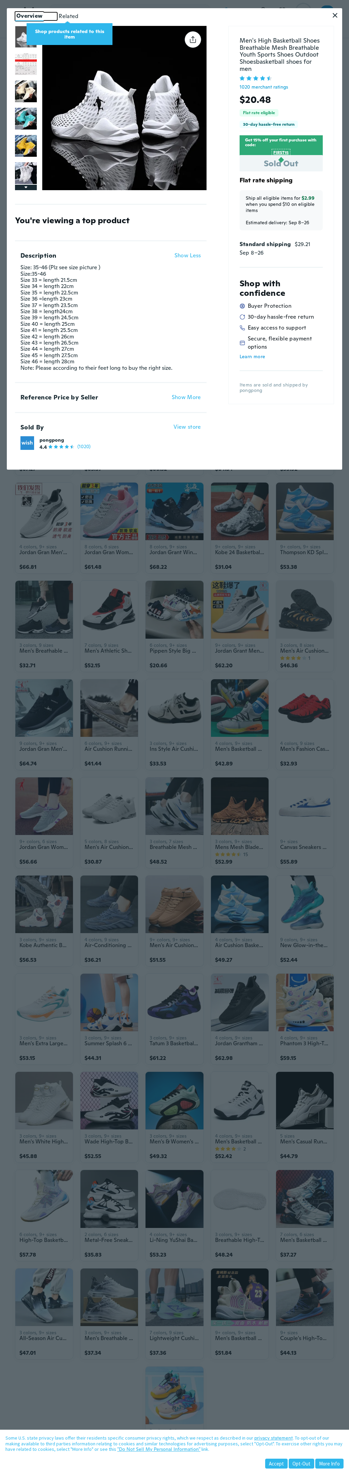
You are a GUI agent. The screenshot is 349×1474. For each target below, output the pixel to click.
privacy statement (273, 1438)
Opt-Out (301, 1463)
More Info (329, 1463)
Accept (276, 1463)
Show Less (187, 256)
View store (187, 427)
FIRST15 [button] (281, 152)
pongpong (52, 440)
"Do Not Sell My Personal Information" (158, 1449)
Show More (186, 397)
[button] (335, 15)
